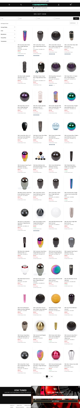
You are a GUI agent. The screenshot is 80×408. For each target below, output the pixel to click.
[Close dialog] (79, 386)
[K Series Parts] (40, 4)
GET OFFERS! (55, 401)
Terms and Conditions (20, 407)
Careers (11, 407)
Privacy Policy (29, 407)
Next (52, 376)
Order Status (19, 405)
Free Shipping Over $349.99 (40, 7)
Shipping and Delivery (28, 405)
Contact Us (12, 405)
